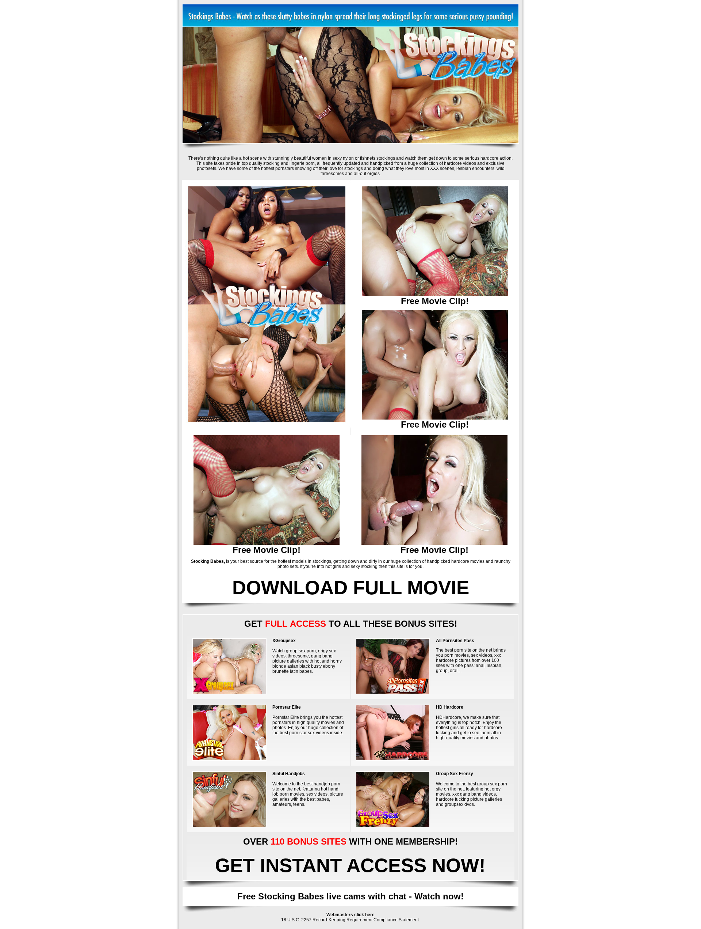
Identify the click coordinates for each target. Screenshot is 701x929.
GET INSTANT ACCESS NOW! (350, 865)
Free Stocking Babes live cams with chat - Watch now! (350, 896)
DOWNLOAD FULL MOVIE (350, 587)
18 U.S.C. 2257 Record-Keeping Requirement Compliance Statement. (350, 919)
